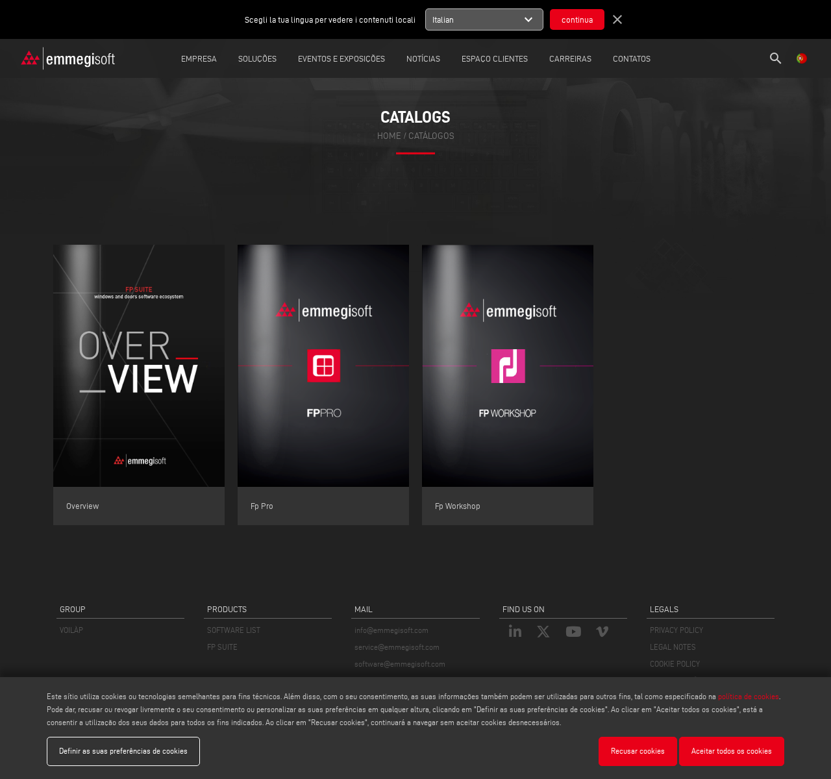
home (389, 136)
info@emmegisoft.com (391, 630)
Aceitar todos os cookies (731, 751)
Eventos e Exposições (341, 58)
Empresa (199, 58)
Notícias (423, 58)
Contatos (632, 58)
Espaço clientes (495, 58)
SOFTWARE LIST (233, 630)
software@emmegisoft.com (399, 664)
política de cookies (748, 696)
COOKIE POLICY (675, 664)
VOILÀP (71, 630)
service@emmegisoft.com (397, 647)
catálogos (431, 136)
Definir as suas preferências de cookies (123, 751)
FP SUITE (222, 647)
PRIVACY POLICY (676, 630)
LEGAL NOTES (673, 647)
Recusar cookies (638, 751)
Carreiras (570, 58)
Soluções (257, 58)
